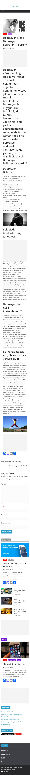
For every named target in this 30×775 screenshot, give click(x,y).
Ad (2, 507)
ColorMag (4, 769)
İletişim (3, 758)
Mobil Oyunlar (11, 660)
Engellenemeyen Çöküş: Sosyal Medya (11, 722)
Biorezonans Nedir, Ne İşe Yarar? (10, 719)
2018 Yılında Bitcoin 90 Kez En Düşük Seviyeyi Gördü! (20, 611)
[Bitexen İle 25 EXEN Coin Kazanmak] (15, 550)
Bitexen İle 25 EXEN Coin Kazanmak (14, 565)
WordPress (12, 769)
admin (13, 48)
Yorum (4, 484)
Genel (5, 33)
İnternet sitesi (5, 523)
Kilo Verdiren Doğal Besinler (12, 461)
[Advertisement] (15, 58)
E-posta (4, 515)
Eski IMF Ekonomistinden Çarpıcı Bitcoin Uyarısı (20, 600)
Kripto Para (11, 559)
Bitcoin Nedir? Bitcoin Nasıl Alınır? (20, 591)
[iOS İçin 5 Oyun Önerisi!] (15, 650)
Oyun (19, 660)
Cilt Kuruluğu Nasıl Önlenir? (18, 466)
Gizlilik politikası (6, 754)
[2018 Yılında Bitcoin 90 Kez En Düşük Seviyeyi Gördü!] (6, 613)
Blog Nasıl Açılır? (5, 724)
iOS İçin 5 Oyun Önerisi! (14, 664)
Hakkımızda (5, 762)
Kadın (10, 33)
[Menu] (2, 11)
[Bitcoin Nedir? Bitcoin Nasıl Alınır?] (6, 592)
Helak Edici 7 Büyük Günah (8, 712)
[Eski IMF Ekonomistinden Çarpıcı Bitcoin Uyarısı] (6, 602)
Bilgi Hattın (15, 6)
